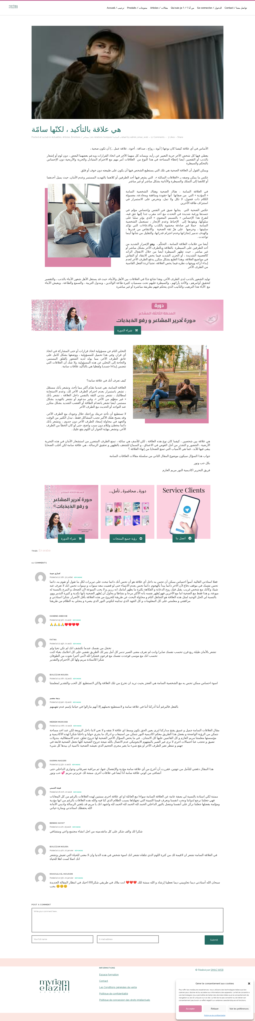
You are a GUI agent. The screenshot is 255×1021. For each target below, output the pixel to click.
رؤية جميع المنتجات (125, 538)
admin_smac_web (139, 137)
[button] (249, 983)
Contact (103, 981)
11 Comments (158, 137)
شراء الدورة (124, 330)
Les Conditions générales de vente (118, 987)
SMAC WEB (217, 970)
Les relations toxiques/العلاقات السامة (108, 137)
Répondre (78, 577)
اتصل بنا (181, 538)
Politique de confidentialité (214, 1015)
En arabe (45, 550)
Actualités (57, 137)
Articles (66, 137)
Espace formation (109, 974)
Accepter (190, 1008)
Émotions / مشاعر (80, 137)
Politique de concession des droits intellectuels (124, 1000)
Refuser (215, 1008)
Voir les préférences (239, 1008)
